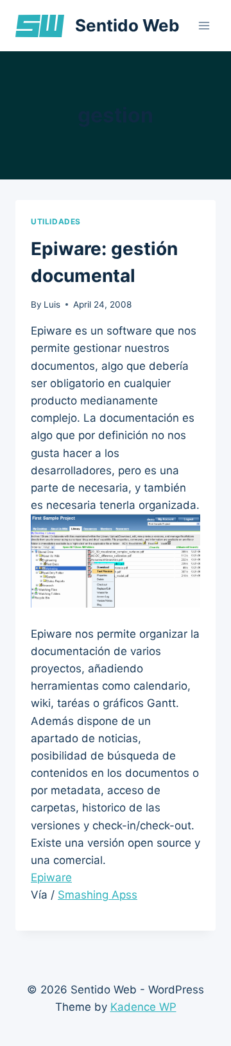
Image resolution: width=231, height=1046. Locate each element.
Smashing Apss (97, 894)
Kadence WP (143, 1006)
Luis (52, 304)
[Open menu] (204, 25)
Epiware (51, 877)
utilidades (56, 221)
